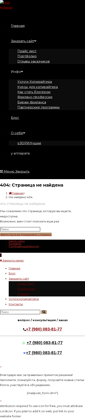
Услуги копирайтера (24, 299)
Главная (14, 268)
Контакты (15, 243)
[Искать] (44, 312)
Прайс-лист (26, 283)
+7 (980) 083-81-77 (44, 329)
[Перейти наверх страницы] (1, 255)
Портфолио (26, 289)
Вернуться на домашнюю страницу (26, 234)
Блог (12, 273)
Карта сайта (17, 240)
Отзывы (23, 294)
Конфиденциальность (24, 246)
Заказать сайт (19, 278)
